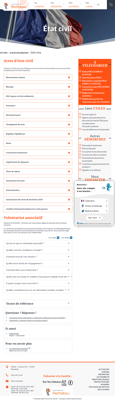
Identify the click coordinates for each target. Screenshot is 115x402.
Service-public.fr (89, 114)
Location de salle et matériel (94, 155)
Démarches (103, 374)
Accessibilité (103, 377)
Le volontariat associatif (18, 348)
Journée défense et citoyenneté (95, 129)
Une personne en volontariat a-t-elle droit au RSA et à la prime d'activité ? (37, 318)
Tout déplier (65, 238)
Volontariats (14, 333)
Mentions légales (100, 379)
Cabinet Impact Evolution (74, 399)
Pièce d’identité (89, 148)
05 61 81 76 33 (16, 375)
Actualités (103, 369)
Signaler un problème (91, 170)
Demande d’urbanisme (92, 145)
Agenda (105, 372)
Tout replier (53, 238)
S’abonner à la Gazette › (57, 376)
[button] (37, 243)
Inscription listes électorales (94, 151)
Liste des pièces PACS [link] (91, 77)
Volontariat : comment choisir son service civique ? (28, 320)
